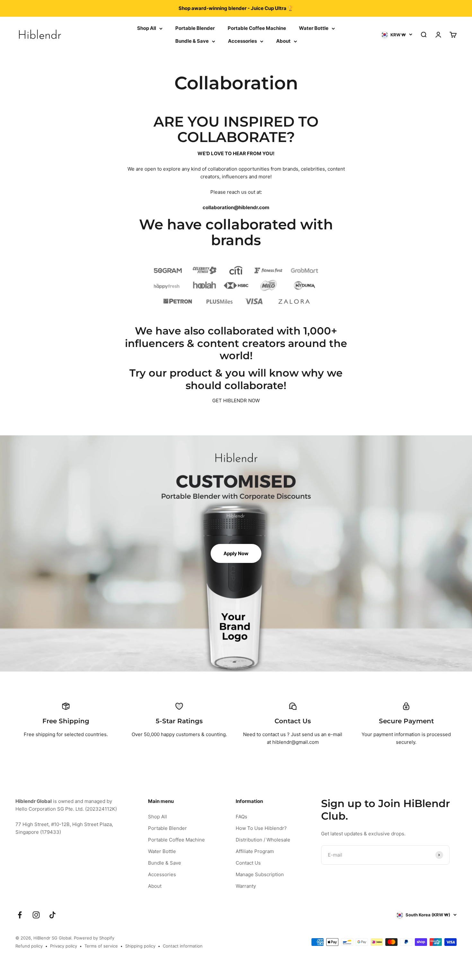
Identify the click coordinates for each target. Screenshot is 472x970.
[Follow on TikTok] (52, 915)
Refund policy (29, 945)
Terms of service (101, 945)
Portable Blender (195, 28)
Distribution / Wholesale (263, 840)
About (283, 41)
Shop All (146, 28)
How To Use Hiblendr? (261, 828)
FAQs (241, 817)
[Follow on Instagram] (36, 915)
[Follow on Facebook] (19, 915)
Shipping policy (140, 945)
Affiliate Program (255, 851)
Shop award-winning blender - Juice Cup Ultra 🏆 (236, 8)
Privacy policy (63, 945)
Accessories (242, 41)
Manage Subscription (260, 874)
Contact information (183, 945)
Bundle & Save (192, 41)
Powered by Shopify (94, 937)
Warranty (246, 886)
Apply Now (236, 553)
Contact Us (248, 863)
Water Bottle (313, 28)
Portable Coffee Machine (257, 28)
